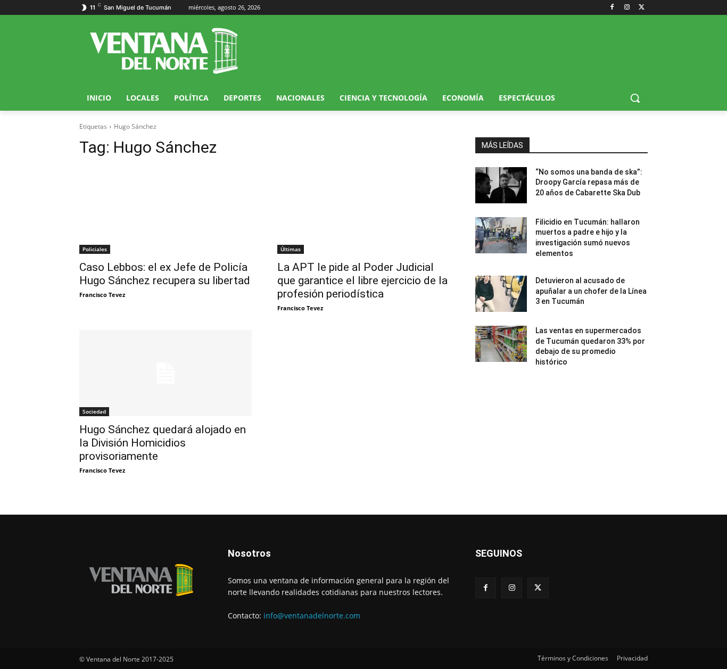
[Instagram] (627, 8)
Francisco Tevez (102, 295)
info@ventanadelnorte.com (311, 615)
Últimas (290, 249)
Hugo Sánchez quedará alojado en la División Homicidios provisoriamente (162, 442)
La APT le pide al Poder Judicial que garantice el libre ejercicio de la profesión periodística (362, 280)
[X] (641, 8)
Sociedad (94, 411)
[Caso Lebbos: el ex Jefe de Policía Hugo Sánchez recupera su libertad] (165, 211)
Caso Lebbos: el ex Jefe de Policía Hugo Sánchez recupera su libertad (164, 274)
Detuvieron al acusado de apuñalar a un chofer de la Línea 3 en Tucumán (591, 290)
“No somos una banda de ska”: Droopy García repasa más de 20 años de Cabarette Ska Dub (588, 182)
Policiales (94, 249)
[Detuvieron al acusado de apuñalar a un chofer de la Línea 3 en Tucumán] (501, 294)
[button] (635, 98)
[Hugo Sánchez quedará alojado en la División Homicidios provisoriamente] (165, 373)
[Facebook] (612, 8)
